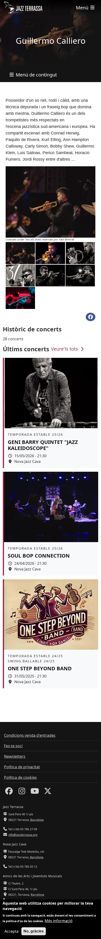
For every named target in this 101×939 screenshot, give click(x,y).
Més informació (59, 920)
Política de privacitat (22, 766)
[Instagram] (22, 792)
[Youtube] (34, 792)
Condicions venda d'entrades (29, 735)
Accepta (11, 931)
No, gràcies (33, 931)
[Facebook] (9, 792)
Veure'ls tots (65, 349)
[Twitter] (47, 792)
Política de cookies (20, 777)
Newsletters (14, 756)
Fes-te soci (13, 745)
